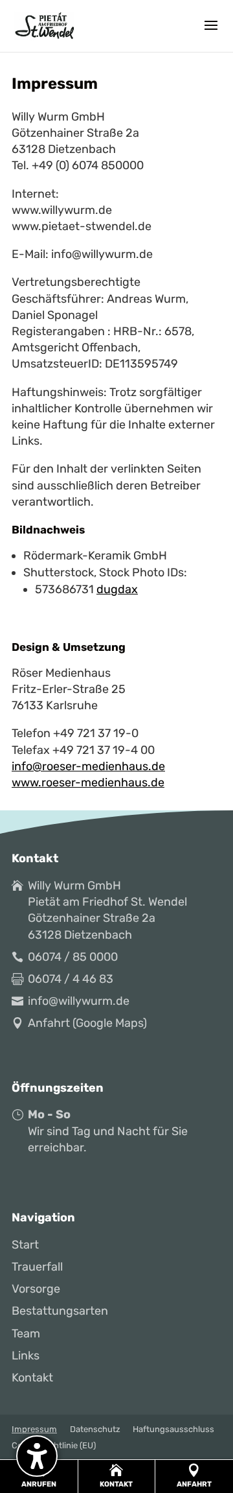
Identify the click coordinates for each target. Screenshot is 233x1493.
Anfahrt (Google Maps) (87, 1023)
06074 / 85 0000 (73, 957)
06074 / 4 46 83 (70, 979)
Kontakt (32, 1377)
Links (25, 1355)
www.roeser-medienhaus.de (88, 782)
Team (26, 1333)
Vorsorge (36, 1289)
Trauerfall (37, 1267)
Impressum (34, 1429)
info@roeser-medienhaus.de (88, 766)
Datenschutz (95, 1429)
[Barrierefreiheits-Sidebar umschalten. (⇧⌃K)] (37, 1456)
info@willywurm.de (78, 1001)
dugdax (117, 589)
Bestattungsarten (60, 1311)
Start (25, 1245)
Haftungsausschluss (173, 1429)
